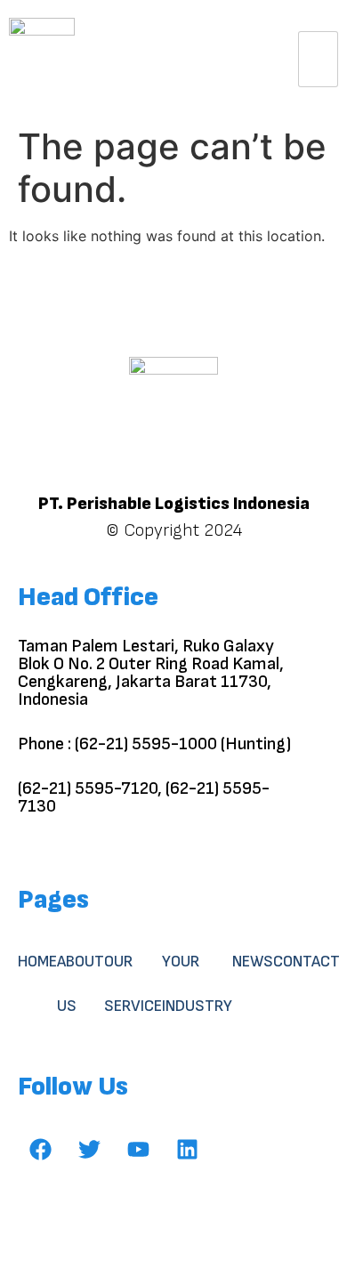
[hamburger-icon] (318, 59)
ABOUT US (80, 983)
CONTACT (306, 961)
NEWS (252, 961)
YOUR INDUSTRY (197, 983)
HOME (37, 961)
